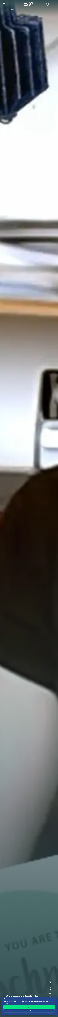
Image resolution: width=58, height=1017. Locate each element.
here (7, 1003)
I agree (29, 1007)
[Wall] (50, 993)
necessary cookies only (29, 1010)
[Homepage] (29, 4)
